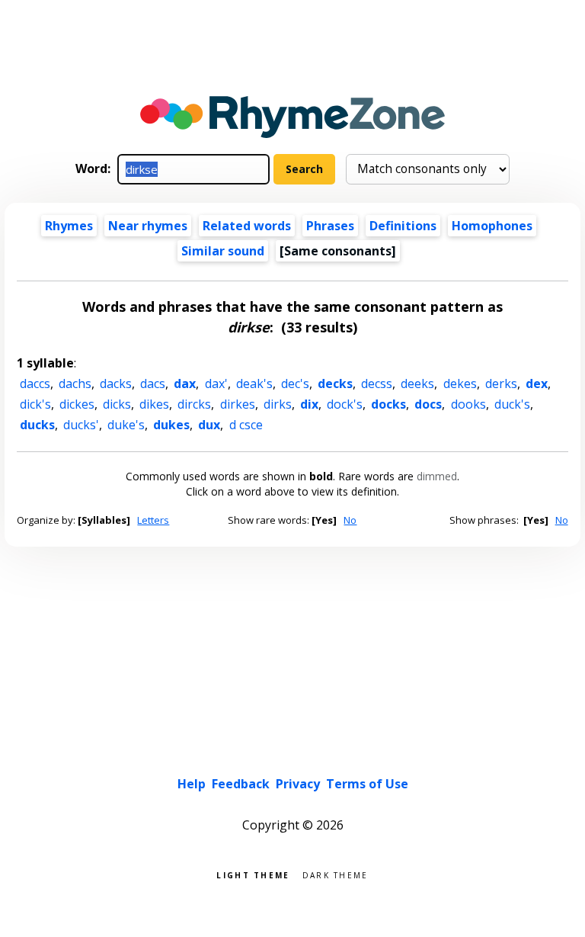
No (350, 520)
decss (376, 383)
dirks (278, 404)
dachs (75, 383)
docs (428, 404)
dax (185, 383)
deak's (254, 383)
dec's (295, 383)
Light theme (252, 874)
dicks (117, 404)
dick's (35, 404)
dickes (76, 404)
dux (209, 424)
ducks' (81, 424)
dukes (171, 424)
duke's (126, 424)
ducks (37, 424)
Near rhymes (147, 225)
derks (501, 383)
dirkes (237, 404)
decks (335, 383)
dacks (116, 383)
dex (537, 383)
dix (309, 404)
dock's (345, 404)
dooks (468, 404)
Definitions (402, 225)
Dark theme (335, 874)
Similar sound (222, 250)
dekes (460, 383)
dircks (194, 404)
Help (191, 783)
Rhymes (69, 225)
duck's (512, 404)
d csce (246, 424)
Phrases (330, 225)
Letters (153, 520)
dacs (152, 383)
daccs (35, 383)
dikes (154, 404)
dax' (216, 383)
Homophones (492, 225)
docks (388, 404)
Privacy (298, 783)
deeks (417, 383)
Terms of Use (367, 783)
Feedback (241, 783)
